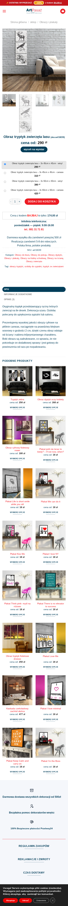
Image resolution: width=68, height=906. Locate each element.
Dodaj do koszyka (42, 201)
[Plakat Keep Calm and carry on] (17, 743)
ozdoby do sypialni (33, 266)
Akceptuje (10, 900)
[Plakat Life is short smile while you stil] (17, 483)
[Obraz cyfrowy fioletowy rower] (17, 430)
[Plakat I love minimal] (51, 690)
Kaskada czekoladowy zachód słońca (17, 710)
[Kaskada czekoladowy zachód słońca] (17, 690)
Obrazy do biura (22, 255)
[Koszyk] (62, 11)
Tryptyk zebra (17, 399)
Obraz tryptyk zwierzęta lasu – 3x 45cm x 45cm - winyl (37, 163)
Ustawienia (41, 900)
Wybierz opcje (17, 407)
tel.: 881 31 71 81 (34, 229)
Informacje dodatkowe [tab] (18, 294)
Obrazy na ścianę (55, 258)
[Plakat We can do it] (51, 483)
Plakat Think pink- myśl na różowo (17, 605)
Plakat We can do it (50, 501)
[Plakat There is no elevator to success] (51, 585)
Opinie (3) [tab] (9, 299)
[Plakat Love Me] (51, 638)
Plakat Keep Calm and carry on (17, 762)
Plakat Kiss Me (17, 554)
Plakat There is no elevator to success (50, 605)
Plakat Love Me (50, 656)
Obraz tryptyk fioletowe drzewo (17, 657)
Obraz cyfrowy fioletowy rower (17, 449)
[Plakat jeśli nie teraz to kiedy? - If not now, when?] (51, 431)
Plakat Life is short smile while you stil (17, 502)
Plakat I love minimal (50, 708)
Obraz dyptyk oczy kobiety (50, 399)
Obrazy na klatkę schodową (33, 258)
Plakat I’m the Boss (50, 761)
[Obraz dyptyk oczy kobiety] (51, 381)
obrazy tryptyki (16, 266)
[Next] (60, 60)
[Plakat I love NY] (51, 536)
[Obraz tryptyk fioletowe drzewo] (17, 638)
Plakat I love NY (51, 554)
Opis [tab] (6, 289)
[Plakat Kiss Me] (17, 536)
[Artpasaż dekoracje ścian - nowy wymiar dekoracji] (34, 11)
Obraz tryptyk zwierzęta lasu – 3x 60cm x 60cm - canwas (37, 190)
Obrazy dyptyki (55, 255)
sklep (33, 22)
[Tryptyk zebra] (17, 381)
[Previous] (7, 60)
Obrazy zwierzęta (34, 261)
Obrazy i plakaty (49, 22)
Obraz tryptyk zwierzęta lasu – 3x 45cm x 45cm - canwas (37, 172)
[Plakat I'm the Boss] (51, 743)
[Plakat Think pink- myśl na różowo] (17, 585)
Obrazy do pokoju (39, 255)
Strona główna (18, 22)
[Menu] (4, 11)
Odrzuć (25, 900)
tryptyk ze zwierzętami (53, 266)
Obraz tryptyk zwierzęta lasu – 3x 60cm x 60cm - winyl (37, 181)
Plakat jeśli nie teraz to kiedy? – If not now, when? (50, 450)
